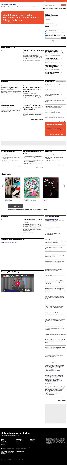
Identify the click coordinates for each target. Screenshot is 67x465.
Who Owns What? (5, 450)
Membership (51, 8)
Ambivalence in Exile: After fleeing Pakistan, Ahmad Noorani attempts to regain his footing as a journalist (55, 290)
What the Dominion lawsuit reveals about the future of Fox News (32, 89)
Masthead (3, 441)
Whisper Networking (50, 154)
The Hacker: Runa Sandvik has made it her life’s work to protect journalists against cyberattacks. (54, 282)
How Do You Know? (33, 50)
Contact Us (32, 441)
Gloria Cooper (55, 69)
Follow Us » (62, 400)
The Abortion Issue (49, 305)
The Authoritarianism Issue (51, 219)
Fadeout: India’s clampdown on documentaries (55, 275)
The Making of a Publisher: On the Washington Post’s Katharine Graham (52, 66)
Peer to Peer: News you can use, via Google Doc (55, 334)
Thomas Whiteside (56, 62)
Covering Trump (12, 6)
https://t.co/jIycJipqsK (50, 369)
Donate (47, 8)
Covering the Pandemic (34, 6)
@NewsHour (55, 362)
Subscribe (18, 443)
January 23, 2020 (48, 371)
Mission (3, 440)
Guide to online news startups (7, 451)
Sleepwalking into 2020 (32, 220)
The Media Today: (49, 31)
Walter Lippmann (56, 55)
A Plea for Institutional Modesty (53, 160)
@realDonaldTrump (59, 386)
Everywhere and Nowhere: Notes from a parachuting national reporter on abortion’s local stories (54, 328)
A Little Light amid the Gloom (8, 154)
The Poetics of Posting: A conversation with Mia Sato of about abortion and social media (55, 341)
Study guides (4, 453)
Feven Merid (11, 89)
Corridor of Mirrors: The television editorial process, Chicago (52, 59)
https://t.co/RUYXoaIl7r (54, 379)
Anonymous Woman (8, 105)
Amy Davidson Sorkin (35, 60)
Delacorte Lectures (20, 451)
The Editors (32, 232)
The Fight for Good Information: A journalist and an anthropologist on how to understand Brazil (54, 297)
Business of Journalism (22, 6)
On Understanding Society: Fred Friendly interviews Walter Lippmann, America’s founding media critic (54, 52)
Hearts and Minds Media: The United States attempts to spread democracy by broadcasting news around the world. (55, 263)
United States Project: (50, 35)
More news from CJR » (37, 119)
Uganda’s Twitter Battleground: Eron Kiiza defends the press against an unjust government (54, 249)
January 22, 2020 (48, 383)
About (44, 8)
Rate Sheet (32, 440)
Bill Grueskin (33, 93)
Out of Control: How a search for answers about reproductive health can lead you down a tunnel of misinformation (55, 355)
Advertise (60, 8)
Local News (3, 6)
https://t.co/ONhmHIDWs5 (55, 393)
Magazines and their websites (7, 452)
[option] (14, 189)
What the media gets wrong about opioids (33, 163)
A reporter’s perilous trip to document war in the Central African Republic (33, 107)
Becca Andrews (11, 107)
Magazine (56, 8)
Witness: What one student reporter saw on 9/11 (52, 73)
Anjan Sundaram (34, 111)
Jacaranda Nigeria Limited (10, 88)
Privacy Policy (4, 443)
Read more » (62, 121)
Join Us (63, 5)
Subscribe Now (15, 206)
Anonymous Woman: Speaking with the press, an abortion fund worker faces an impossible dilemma (55, 320)
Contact (64, 8)
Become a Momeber (20, 440)
